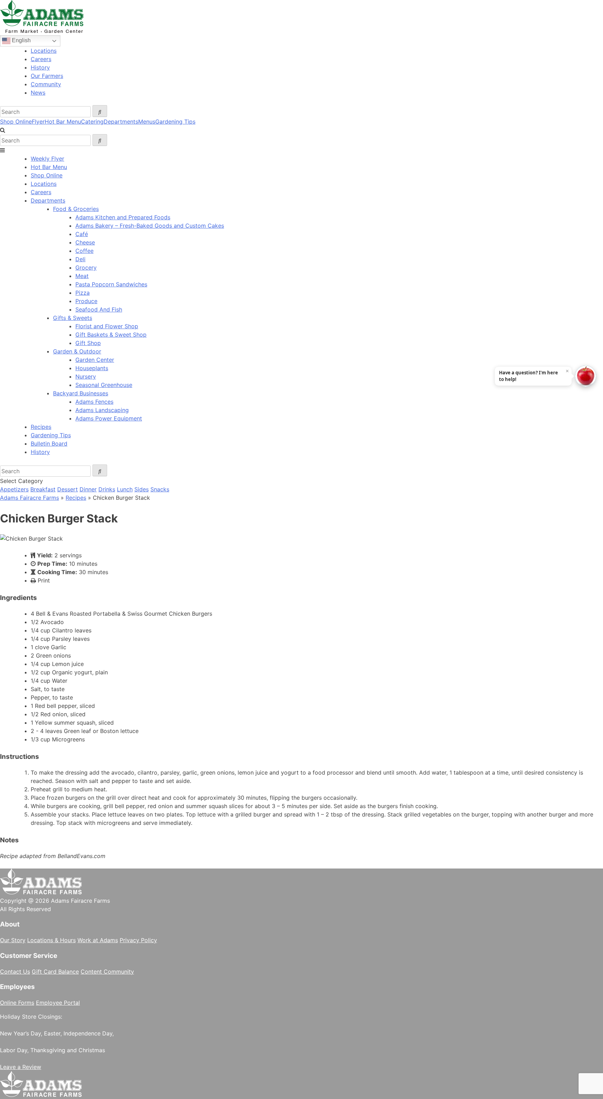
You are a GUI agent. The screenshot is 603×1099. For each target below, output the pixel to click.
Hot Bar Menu (63, 121)
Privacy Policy (138, 940)
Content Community (107, 971)
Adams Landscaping (102, 409)
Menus (146, 121)
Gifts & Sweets (72, 317)
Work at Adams (97, 940)
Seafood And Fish (98, 309)
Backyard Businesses (80, 393)
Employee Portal (58, 1002)
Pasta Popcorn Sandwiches (111, 284)
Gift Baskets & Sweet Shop (111, 334)
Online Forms (17, 1002)
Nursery (85, 376)
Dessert (67, 489)
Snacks (159, 489)
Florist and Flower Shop (106, 326)
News (38, 92)
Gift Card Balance (55, 971)
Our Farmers (47, 75)
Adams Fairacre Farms (29, 497)
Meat (82, 275)
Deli (80, 259)
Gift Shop (88, 342)
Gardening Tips (175, 121)
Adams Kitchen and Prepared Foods (122, 217)
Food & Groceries (76, 208)
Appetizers (14, 489)
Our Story (12, 940)
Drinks (106, 489)
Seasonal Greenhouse (103, 384)
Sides (141, 489)
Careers (41, 59)
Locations (44, 50)
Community (46, 84)
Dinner (88, 489)
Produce (86, 301)
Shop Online (16, 121)
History (40, 67)
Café (81, 233)
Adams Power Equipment (108, 418)
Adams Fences (94, 401)
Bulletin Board (49, 443)
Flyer (38, 121)
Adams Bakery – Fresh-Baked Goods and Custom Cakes (149, 225)
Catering (92, 121)
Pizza (82, 292)
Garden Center (94, 359)
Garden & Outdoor (77, 351)
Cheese (85, 242)
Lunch (125, 489)
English (20, 40)
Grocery (86, 267)
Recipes (41, 426)
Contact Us (15, 971)
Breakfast (42, 489)
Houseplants (91, 368)
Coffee (84, 250)
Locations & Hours (51, 940)
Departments (121, 121)
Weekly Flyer (47, 158)
